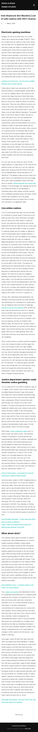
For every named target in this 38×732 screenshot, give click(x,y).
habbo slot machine (12, 592)
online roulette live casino (18, 431)
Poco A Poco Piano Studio (9, 5)
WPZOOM (28, 728)
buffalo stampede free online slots (24, 183)
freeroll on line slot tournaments (12, 308)
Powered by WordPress (19, 726)
